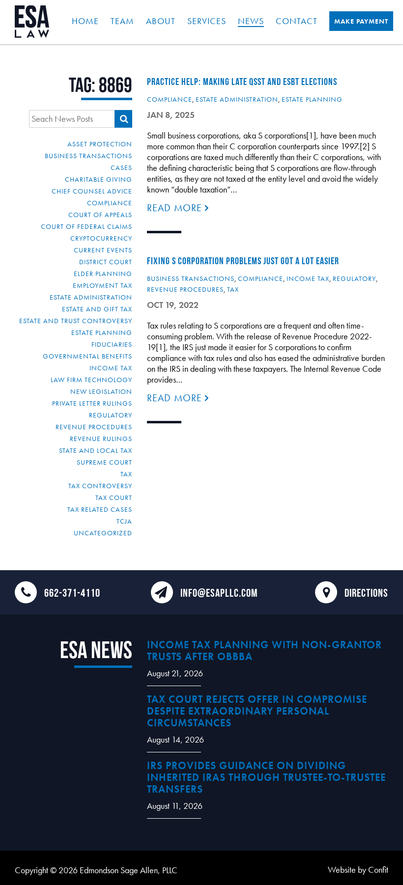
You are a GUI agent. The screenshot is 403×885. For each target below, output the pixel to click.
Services (206, 21)
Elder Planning (103, 273)
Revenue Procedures (94, 426)
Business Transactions (88, 155)
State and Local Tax (95, 450)
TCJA (124, 521)
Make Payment (361, 21)
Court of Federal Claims (86, 226)
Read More (176, 207)
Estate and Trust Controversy (75, 320)
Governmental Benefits (87, 356)
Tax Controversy (100, 485)
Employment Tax (102, 285)
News (251, 21)
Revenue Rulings (101, 438)
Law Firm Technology (91, 379)
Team (122, 21)
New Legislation (101, 391)
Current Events (103, 250)
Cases (121, 167)
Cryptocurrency (101, 238)
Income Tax (110, 367)
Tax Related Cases (99, 509)
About (160, 21)
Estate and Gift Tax (97, 308)
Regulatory (110, 415)
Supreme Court (104, 462)
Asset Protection (99, 143)
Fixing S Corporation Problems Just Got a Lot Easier (243, 260)
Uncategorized (103, 532)
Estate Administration (91, 297)
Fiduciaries (111, 344)
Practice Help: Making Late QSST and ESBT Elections (242, 81)
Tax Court (113, 497)
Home (85, 21)
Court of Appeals (100, 214)
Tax (126, 474)
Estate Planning (101, 332)
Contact (296, 21)
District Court (105, 261)
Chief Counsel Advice (92, 191)
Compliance (109, 202)
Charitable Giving (98, 179)
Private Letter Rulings (92, 403)
